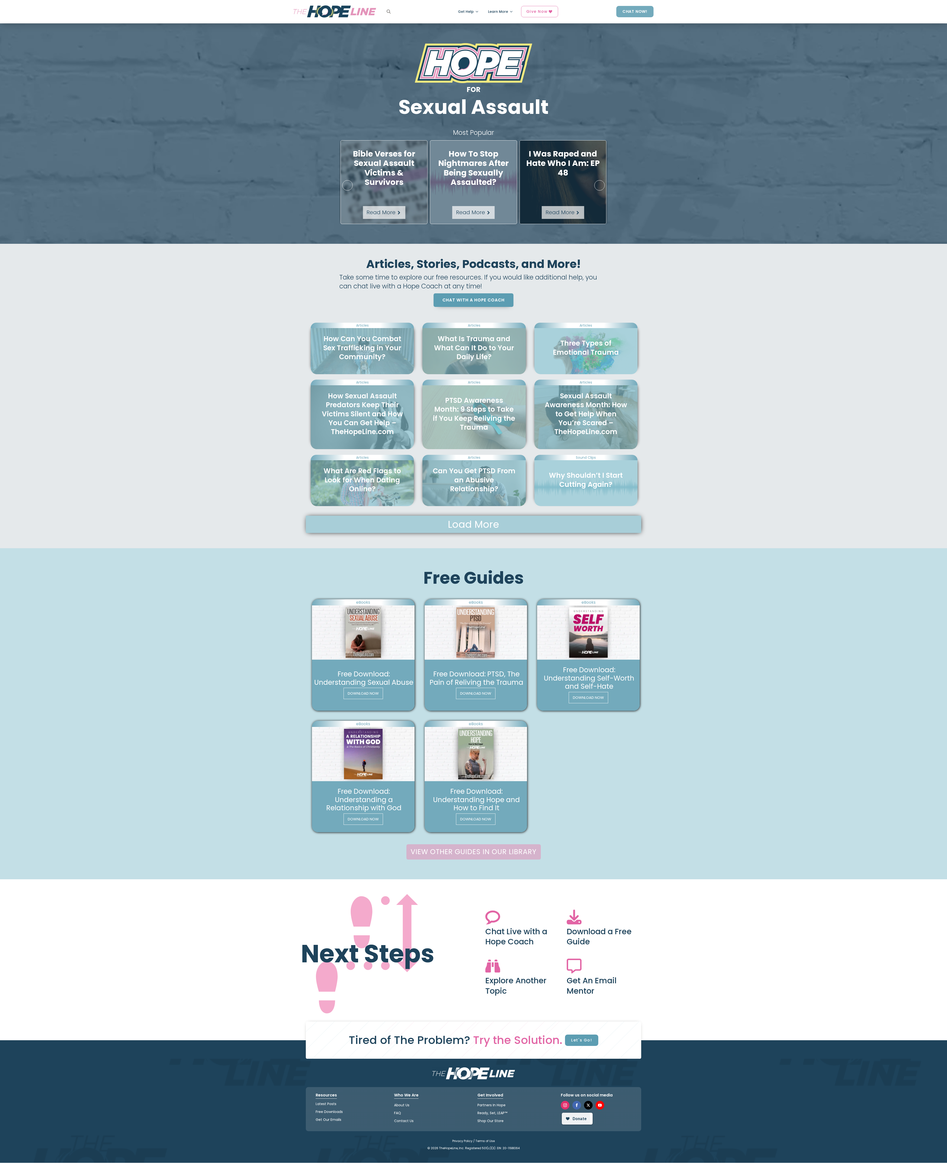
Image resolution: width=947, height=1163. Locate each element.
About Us (401, 1105)
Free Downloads (329, 1111)
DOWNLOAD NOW (363, 693)
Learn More (498, 11)
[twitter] (588, 1105)
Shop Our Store (490, 1121)
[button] (347, 185)
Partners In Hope (491, 1105)
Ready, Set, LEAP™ (492, 1112)
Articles (362, 325)
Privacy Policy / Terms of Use (473, 1141)
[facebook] (576, 1105)
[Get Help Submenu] (478, 11)
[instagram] (565, 1105)
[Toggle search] (388, 11)
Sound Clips (586, 457)
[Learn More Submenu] (512, 11)
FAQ (397, 1112)
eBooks (363, 602)
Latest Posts (326, 1103)
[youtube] (600, 1105)
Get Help (466, 11)
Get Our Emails (328, 1119)
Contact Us (404, 1121)
